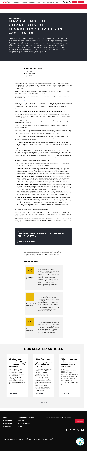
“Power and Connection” (48, 157)
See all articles (29, 279)
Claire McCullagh (31, 75)
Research (24, 2)
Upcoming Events (7, 420)
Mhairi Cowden (30, 73)
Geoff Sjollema (30, 76)
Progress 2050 (16, 2)
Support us (81, 2)
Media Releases (7, 426)
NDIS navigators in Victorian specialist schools (46, 178)
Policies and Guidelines (24, 423)
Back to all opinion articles (34, 68)
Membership (32, 2)
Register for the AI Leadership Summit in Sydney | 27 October (44, 6)
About (57, 2)
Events (39, 2)
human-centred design (47, 138)
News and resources (48, 2)
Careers (20, 426)
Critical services (27, 11)
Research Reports (7, 423)
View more (43, 403)
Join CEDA (74, 2)
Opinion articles (19, 11)
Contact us (21, 420)
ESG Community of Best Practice (26, 417)
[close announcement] (84, 6)
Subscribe (80, 421)
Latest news (6, 417)
